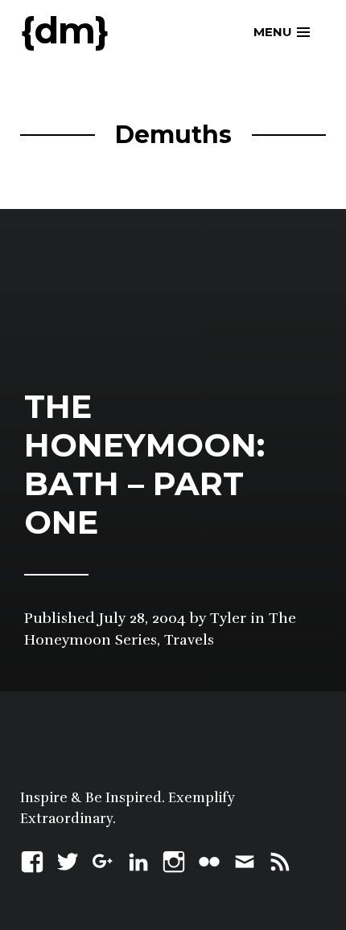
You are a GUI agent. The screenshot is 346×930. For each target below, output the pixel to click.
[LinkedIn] (138, 859)
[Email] (245, 859)
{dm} (64, 30)
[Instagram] (174, 859)
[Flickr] (209, 859)
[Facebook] (32, 859)
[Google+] (103, 859)
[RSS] (280, 859)
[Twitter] (68, 859)
